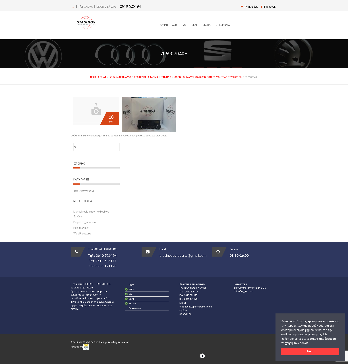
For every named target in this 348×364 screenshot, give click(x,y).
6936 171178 (105, 266)
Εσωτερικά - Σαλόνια (146, 77)
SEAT (194, 25)
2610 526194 (130, 6)
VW (184, 25)
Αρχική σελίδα (98, 77)
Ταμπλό (166, 77)
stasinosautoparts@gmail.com (183, 255)
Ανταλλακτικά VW (120, 77)
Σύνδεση (78, 216)
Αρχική (164, 25)
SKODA (206, 25)
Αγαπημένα (251, 6)
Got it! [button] (310, 351)
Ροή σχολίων (80, 227)
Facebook (270, 6)
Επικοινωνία (223, 25)
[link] (86, 347)
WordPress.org (82, 233)
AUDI (174, 25)
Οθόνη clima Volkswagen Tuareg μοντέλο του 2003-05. (208, 77)
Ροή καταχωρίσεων (84, 222)
